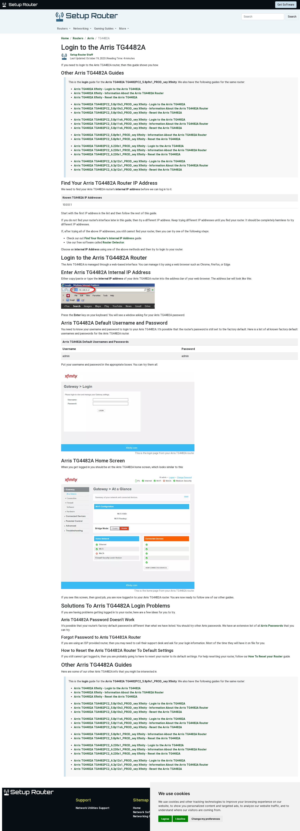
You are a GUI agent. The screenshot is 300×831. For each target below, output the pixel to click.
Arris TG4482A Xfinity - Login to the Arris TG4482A (107, 89)
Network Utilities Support (92, 808)
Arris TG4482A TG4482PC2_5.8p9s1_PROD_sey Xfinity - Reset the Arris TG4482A (127, 139)
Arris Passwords (272, 625)
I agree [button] (165, 818)
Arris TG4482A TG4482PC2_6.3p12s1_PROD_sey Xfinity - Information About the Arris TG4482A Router (141, 165)
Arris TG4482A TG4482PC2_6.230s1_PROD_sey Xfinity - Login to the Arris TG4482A (129, 146)
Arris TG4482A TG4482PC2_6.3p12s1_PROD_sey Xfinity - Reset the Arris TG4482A (128, 169)
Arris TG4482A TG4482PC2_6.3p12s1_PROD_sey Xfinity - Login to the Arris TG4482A (129, 161)
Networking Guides (145, 816)
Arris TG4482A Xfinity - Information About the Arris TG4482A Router (119, 93)
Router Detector (113, 242)
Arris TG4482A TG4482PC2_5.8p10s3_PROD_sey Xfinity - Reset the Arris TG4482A (128, 112)
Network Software (145, 812)
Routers (54, 4)
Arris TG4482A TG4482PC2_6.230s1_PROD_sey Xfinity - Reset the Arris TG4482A (127, 154)
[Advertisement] (30, 86)
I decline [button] (180, 818)
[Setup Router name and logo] (20, 4)
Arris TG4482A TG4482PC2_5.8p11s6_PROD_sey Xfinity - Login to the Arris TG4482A (129, 119)
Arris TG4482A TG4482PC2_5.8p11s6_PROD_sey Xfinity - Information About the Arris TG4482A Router (141, 123)
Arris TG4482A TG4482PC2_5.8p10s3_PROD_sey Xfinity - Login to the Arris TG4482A (129, 104)
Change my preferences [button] (205, 818)
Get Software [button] (285, 4)
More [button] (123, 28)
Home (65, 38)
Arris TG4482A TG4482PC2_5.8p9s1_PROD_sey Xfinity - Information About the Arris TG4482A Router (140, 135)
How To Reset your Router (265, 656)
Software (86, 4)
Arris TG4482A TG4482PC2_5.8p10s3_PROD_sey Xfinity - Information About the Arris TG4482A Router (141, 108)
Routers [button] (62, 28)
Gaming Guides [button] (104, 28)
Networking (70, 4)
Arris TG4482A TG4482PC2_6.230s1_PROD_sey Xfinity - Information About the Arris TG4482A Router (140, 150)
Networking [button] (81, 28)
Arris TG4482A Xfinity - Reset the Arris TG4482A (105, 97)
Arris (90, 38)
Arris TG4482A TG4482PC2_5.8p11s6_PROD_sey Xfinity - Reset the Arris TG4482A (128, 128)
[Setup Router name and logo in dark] (87, 16)
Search (292, 16)
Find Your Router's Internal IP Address (109, 238)
